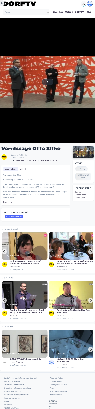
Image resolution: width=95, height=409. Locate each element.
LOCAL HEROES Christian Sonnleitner (70, 360)
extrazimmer (82, 152)
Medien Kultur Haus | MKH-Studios (35, 160)
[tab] (10, 169)
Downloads (8, 405)
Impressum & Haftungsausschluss (16, 395)
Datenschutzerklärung (12, 381)
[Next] (90, 251)
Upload (69, 12)
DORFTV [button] (79, 12)
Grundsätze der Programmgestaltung (17, 388)
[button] (83, 4)
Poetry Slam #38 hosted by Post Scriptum (73, 311)
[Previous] (4, 251)
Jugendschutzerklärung (12, 391)
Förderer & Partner (56, 378)
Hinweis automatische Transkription (80, 195)
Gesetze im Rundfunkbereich (14, 385)
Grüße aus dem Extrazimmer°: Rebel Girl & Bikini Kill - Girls (26, 262)
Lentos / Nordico (16, 362)
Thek (89, 12)
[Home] (40, 3)
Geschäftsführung (56, 381)
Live (55, 12)
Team (52, 388)
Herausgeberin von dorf (58, 385)
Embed (23, 169)
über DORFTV (8, 401)
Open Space (61, 364)
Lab (61, 12)
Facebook (53, 404)
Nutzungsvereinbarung (12, 398)
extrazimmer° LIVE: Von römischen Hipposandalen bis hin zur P (75, 262)
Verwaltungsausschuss (58, 391)
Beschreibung (10, 169)
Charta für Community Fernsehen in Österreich (20, 378)
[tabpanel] (35, 188)
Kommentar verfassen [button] (14, 216)
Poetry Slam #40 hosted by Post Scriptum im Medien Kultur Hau (27, 311)
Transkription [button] (82, 187)
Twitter (52, 406)
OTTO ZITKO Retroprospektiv (25, 359)
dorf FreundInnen (56, 395)
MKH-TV (13, 315)
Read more (7, 202)
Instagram (53, 401)
